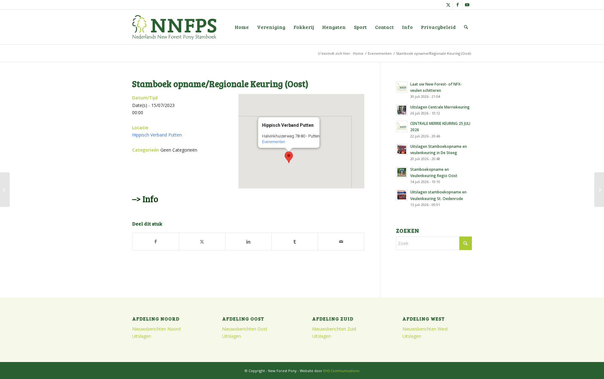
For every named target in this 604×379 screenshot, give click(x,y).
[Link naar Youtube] (467, 4)
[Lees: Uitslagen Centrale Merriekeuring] (401, 110)
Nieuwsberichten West (425, 329)
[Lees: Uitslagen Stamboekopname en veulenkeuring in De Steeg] (401, 149)
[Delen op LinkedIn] (248, 241)
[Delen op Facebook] (155, 241)
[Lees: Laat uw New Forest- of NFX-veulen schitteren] (401, 87)
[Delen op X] (202, 241)
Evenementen (273, 141)
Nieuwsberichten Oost (244, 329)
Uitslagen (141, 336)
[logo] (174, 27)
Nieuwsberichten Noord (156, 329)
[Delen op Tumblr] (295, 241)
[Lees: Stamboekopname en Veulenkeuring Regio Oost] (401, 172)
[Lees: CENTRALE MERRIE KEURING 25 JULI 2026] (401, 126)
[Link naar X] (448, 4)
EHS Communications (341, 370)
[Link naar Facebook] (457, 4)
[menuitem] (242, 27)
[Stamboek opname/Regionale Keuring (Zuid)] (5, 189)
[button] (289, 157)
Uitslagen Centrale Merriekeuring (440, 106)
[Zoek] (466, 27)
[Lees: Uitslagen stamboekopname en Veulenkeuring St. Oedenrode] (401, 195)
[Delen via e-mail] (341, 241)
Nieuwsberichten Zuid (334, 329)
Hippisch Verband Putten (157, 135)
